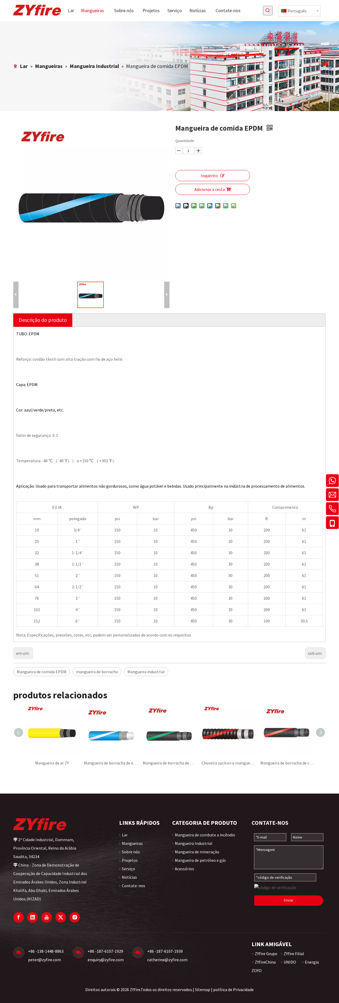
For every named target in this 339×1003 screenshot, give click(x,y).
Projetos (130, 860)
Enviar (288, 900)
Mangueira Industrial (193, 843)
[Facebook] (18, 917)
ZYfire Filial (294, 953)
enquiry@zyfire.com (106, 959)
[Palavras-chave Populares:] (268, 10)
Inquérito (209, 175)
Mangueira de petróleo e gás (200, 860)
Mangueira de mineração (197, 851)
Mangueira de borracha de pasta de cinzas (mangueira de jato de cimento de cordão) (169, 763)
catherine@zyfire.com (167, 959)
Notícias (129, 877)
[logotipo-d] (39, 824)
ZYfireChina (265, 962)
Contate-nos (133, 885)
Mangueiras (132, 843)
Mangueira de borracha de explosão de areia (110, 763)
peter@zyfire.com (44, 959)
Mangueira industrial (146, 671)
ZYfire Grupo (266, 953)
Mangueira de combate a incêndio (205, 834)
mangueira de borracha (97, 671)
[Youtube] (46, 917)
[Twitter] (60, 917)
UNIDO (290, 962)
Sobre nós (131, 851)
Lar (125, 834)
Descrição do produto (43, 320)
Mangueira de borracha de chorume (287, 763)
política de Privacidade (233, 989)
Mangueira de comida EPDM (41, 671)
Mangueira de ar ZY (52, 763)
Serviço (128, 868)
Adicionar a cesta (209, 189)
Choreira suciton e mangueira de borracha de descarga (228, 763)
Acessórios (184, 868)
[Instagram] (74, 917)
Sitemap (202, 989)
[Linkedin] (32, 917)
